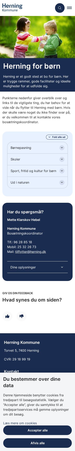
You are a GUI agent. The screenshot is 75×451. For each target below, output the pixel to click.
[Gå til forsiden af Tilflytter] (26, 7)
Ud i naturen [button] (20, 182)
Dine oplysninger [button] (23, 267)
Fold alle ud (58, 136)
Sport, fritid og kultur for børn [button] (33, 171)
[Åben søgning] (60, 8)
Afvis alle (38, 443)
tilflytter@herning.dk (30, 252)
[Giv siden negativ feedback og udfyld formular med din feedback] (22, 316)
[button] (71, 8)
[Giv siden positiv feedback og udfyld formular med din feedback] (7, 316)
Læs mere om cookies (20, 423)
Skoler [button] (15, 159)
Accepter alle (38, 430)
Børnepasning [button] (21, 148)
